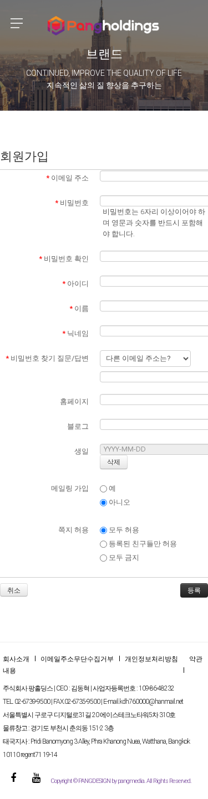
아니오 (118, 502)
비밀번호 (72, 203)
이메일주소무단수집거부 (77, 659)
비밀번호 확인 (64, 259)
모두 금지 (123, 557)
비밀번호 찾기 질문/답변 (47, 358)
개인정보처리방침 (151, 659)
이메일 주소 (67, 178)
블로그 (78, 426)
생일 (81, 451)
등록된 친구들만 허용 (142, 543)
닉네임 (75, 333)
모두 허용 (123, 530)
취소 (14, 590)
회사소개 (16, 659)
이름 (79, 308)
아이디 (75, 283)
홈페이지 (74, 401)
